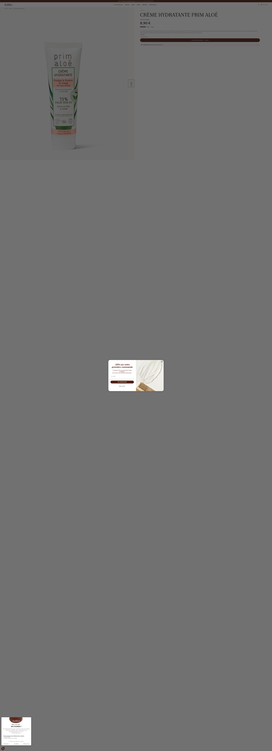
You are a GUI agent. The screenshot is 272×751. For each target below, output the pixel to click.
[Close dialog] (162, 361)
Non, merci (122, 386)
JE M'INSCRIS (122, 382)
